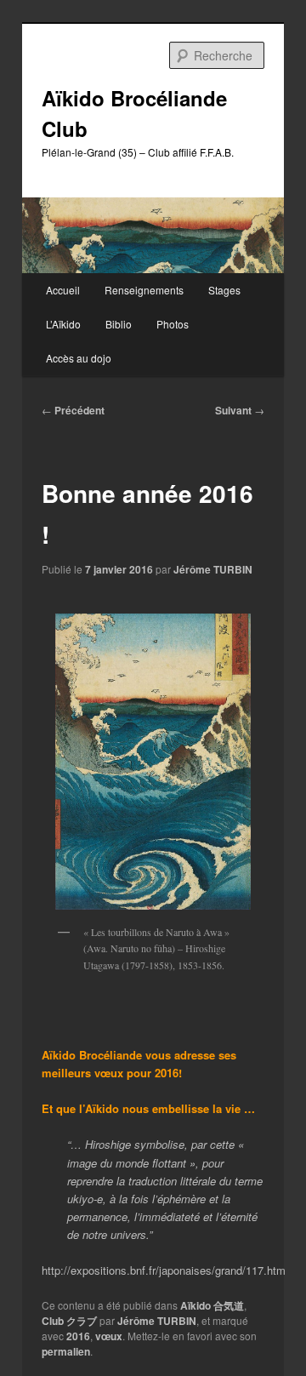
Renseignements (144, 290)
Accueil (63, 290)
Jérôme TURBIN (212, 569)
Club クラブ (69, 1320)
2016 (78, 1336)
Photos (172, 324)
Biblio (118, 324)
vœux (108, 1336)
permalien (66, 1351)
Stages (224, 290)
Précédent (73, 410)
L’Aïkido (63, 324)
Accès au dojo (78, 358)
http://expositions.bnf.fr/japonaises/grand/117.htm (164, 1270)
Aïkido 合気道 (212, 1305)
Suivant (239, 410)
